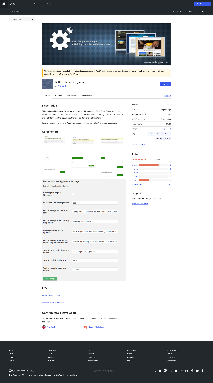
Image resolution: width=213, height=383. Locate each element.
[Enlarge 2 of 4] (94, 139)
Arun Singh (62, 86)
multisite (159, 138)
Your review (137, 185)
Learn (90, 350)
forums (167, 134)
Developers (92, 357)
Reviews (58, 96)
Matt (169, 354)
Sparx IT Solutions (96, 327)
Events (129, 354)
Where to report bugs (51, 295)
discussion (160, 134)
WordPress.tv (94, 361)
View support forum (140, 203)
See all (168, 185)
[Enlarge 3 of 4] (123, 139)
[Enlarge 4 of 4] (123, 182)
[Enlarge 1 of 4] (66, 139)
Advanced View (138, 145)
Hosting (12, 357)
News (11, 354)
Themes (51, 354)
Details (47, 96)
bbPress (152, 134)
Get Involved (132, 350)
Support (167, 96)
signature (167, 138)
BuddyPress (172, 361)
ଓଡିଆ (32, 371)
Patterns (51, 361)
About (11, 350)
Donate (131, 357)
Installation (71, 96)
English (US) (166, 129)
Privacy (11, 361)
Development (86, 96)
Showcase (52, 350)
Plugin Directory (15, 11)
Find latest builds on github (53, 302)
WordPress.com (173, 350)
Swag (130, 361)
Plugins (51, 357)
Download (165, 84)
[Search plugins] (32, 19)
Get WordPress (202, 4)
